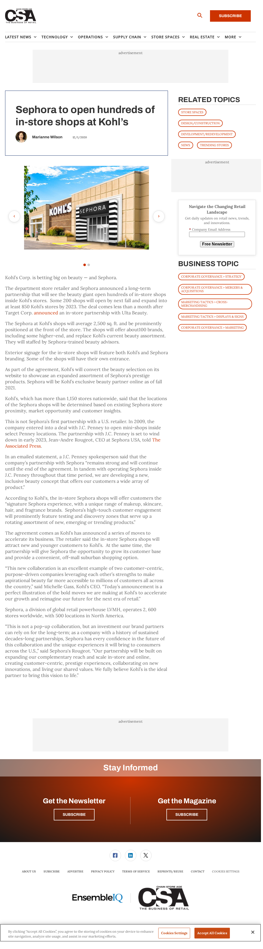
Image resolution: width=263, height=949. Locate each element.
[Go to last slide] (14, 216)
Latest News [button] (18, 36)
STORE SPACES (192, 112)
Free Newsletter (217, 244)
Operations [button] (90, 36)
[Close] (252, 932)
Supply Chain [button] (127, 36)
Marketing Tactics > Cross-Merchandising (204, 303)
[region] (130, 933)
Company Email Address (209, 229)
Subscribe (230, 16)
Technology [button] (55, 36)
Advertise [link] (75, 871)
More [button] (230, 36)
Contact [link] (197, 871)
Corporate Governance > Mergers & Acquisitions (212, 289)
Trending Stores (214, 145)
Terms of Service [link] (136, 871)
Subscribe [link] (52, 871)
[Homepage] (20, 16)
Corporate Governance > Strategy (211, 276)
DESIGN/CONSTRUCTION (200, 123)
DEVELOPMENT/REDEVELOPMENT (207, 134)
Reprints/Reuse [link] (170, 871)
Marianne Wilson (47, 137)
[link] (115, 855)
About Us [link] (29, 871)
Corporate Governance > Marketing (212, 327)
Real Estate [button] (202, 36)
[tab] (84, 265)
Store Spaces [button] (165, 36)
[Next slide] (159, 216)
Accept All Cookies (212, 933)
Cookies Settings (225, 871)
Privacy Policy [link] (102, 871)
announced (46, 313)
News (185, 145)
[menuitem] (23, 37)
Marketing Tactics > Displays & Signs (212, 316)
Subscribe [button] (74, 814)
